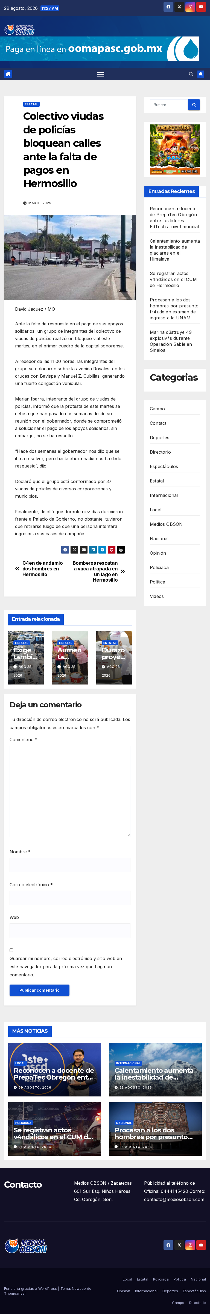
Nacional (159, 538)
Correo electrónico (31, 884)
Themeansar (15, 1293)
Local (155, 509)
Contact (158, 423)
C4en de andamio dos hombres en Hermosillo (42, 568)
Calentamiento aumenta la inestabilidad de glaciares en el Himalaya (154, 1077)
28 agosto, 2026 (135, 1087)
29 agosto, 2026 (35, 1087)
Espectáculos (164, 466)
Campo (157, 408)
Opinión (158, 553)
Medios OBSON (166, 524)
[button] (191, 74)
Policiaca (159, 567)
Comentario (23, 739)
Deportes (160, 437)
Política (157, 582)
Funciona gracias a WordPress (31, 1288)
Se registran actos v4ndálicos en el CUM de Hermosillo (173, 279)
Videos (157, 596)
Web (14, 917)
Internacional (164, 495)
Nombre (20, 851)
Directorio (160, 452)
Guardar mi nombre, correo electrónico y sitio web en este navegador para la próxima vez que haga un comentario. (66, 966)
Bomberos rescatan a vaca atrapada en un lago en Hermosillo (95, 571)
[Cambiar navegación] (100, 74)
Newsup (79, 1288)
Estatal (31, 104)
